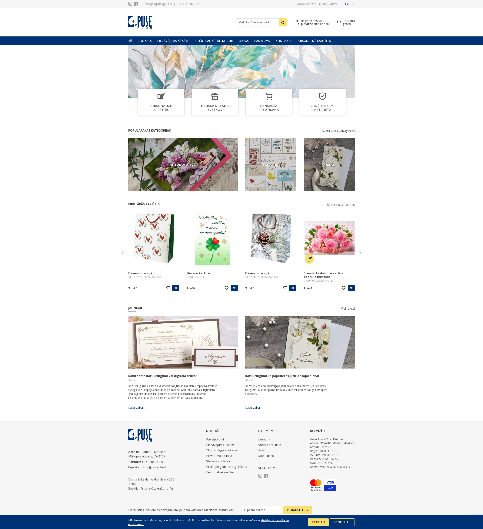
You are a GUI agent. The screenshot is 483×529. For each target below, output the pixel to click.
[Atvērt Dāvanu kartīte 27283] (212, 239)
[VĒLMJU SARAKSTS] (168, 288)
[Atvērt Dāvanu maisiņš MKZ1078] (153, 239)
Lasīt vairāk (136, 408)
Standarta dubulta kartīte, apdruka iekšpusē (324, 275)
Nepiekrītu (342, 522)
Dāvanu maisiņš (140, 273)
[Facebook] (136, 4)
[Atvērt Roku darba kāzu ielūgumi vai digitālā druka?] (183, 342)
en (353, 4)
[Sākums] (130, 40)
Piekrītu (318, 522)
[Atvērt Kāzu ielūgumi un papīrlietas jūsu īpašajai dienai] (300, 342)
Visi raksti (348, 308)
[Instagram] (130, 4)
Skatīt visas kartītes (341, 205)
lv (347, 4)
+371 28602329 (188, 4)
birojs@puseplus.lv (158, 4)
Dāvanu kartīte (198, 273)
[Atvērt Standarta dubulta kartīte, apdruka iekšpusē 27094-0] (329, 239)
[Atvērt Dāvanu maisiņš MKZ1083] (270, 239)
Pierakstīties (297, 510)
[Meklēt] (283, 22)
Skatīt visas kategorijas (338, 131)
